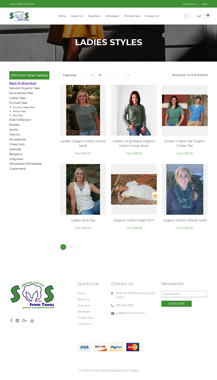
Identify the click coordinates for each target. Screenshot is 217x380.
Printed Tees (132, 16)
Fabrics (14, 134)
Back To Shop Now (22, 83)
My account (189, 4)
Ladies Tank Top (83, 220)
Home (62, 16)
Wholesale (112, 16)
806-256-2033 (124, 305)
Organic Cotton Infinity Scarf (184, 220)
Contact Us (152, 16)
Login (204, 4)
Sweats (14, 124)
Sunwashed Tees (21, 93)
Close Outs (17, 144)
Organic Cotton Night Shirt (133, 220)
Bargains (15, 154)
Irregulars (16, 159)
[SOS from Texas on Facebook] (13, 320)
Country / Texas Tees (23, 107)
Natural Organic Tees (24, 88)
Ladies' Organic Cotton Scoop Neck (83, 143)
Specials (15, 149)
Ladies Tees (17, 98)
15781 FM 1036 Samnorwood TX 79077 (135, 295)
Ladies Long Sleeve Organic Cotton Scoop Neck (134, 143)
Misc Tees (18, 115)
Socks (13, 129)
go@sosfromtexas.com (130, 313)
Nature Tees (19, 111)
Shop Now (94, 16)
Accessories (17, 139)
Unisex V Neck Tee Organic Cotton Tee (184, 143)
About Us (77, 16)
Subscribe (176, 303)
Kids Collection (20, 119)
